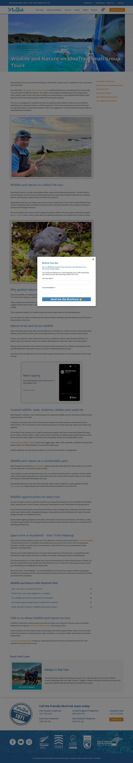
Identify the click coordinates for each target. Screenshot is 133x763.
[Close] (93, 259)
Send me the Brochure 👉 (66, 299)
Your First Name (48, 278)
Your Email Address (48, 287)
